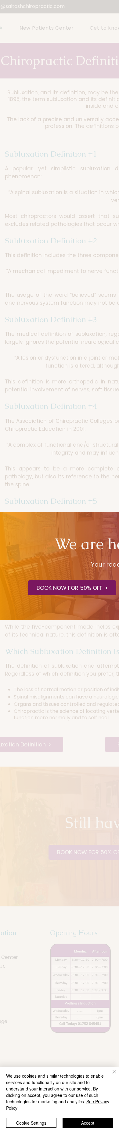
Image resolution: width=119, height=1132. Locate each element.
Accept (87, 1123)
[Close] (110, 1075)
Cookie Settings (31, 1123)
